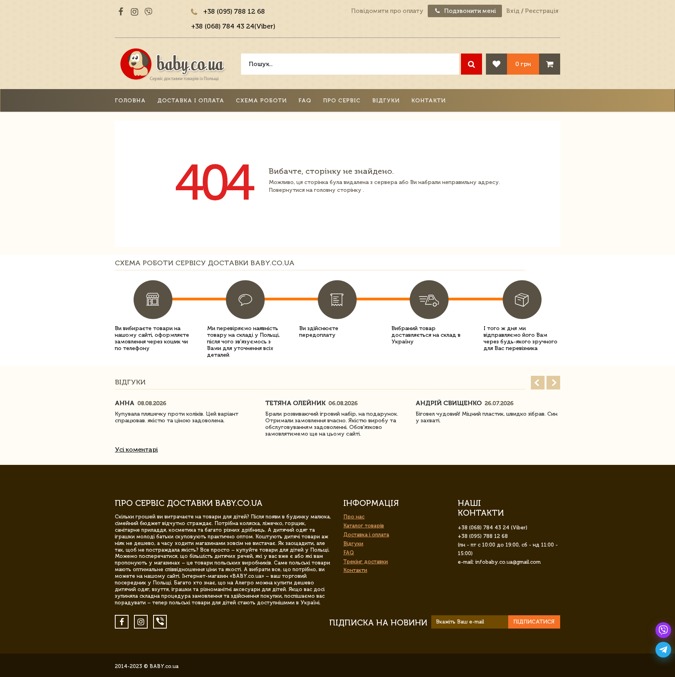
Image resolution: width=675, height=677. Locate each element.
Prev (538, 382)
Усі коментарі (136, 449)
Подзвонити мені (469, 10)
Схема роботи (261, 100)
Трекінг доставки (365, 561)
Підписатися (534, 621)
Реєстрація (541, 10)
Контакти (428, 100)
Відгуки (386, 100)
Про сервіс (342, 100)
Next (553, 382)
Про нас (353, 517)
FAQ (304, 100)
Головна (130, 100)
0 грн (523, 64)
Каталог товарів (363, 526)
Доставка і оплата (190, 100)
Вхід (513, 10)
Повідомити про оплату (387, 10)
